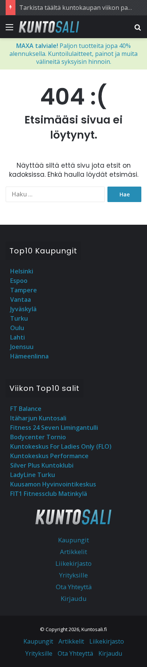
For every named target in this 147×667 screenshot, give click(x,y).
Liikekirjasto (73, 563)
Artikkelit (73, 551)
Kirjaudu (74, 598)
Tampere (23, 290)
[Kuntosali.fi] (49, 27)
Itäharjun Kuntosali (38, 418)
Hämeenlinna (29, 356)
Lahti (17, 337)
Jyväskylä (23, 309)
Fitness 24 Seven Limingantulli (54, 427)
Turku (19, 318)
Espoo (19, 280)
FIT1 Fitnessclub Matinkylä (48, 493)
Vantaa (20, 299)
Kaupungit (73, 540)
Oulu (17, 328)
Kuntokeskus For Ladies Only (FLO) (61, 446)
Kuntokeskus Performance (49, 456)
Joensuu (22, 347)
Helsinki (21, 271)
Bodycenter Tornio (38, 437)
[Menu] (9, 29)
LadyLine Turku (32, 475)
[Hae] (137, 29)
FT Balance (25, 409)
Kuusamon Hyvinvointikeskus (53, 484)
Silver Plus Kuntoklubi (42, 465)
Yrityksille (73, 575)
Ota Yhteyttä (74, 586)
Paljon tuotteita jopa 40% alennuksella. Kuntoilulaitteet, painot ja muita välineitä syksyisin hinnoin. (73, 54)
